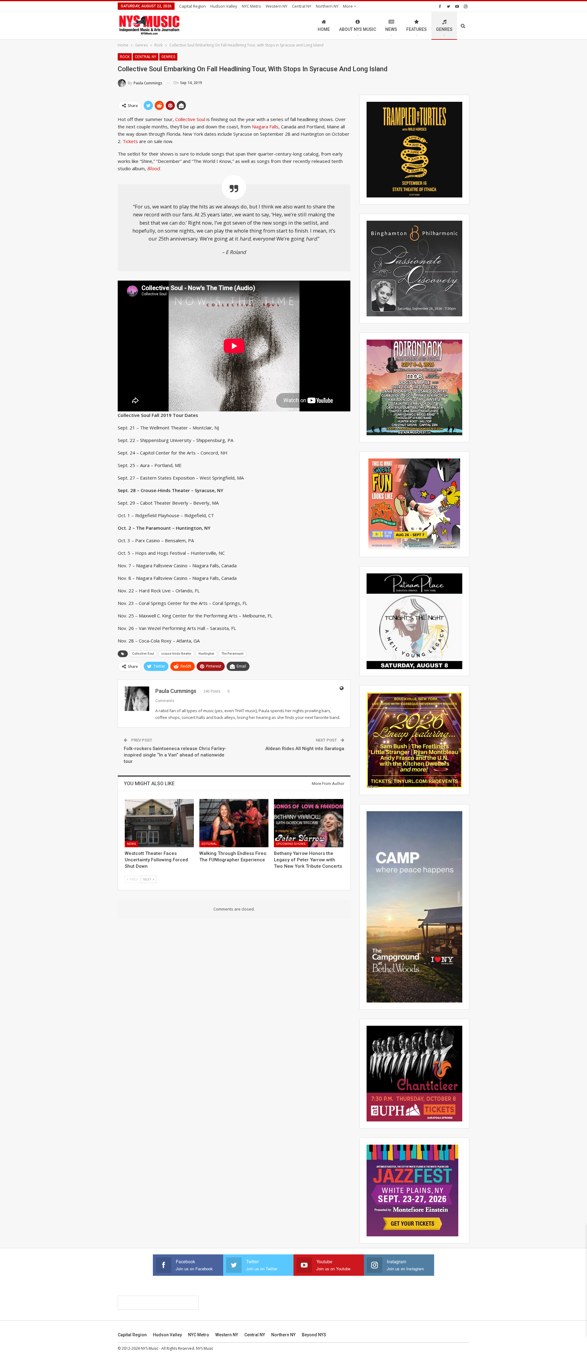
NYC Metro (251, 6)
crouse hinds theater (176, 653)
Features (416, 29)
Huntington (206, 653)
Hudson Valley (223, 6)
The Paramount (232, 653)
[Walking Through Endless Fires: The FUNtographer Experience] (233, 823)
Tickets (130, 141)
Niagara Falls (265, 126)
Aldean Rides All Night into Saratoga (304, 748)
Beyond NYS (314, 1334)
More (348, 6)
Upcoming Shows (291, 844)
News (391, 29)
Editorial (209, 844)
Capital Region (192, 6)
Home (324, 29)
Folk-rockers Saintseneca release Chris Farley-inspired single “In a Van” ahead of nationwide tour (175, 755)
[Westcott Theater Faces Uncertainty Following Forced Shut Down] (159, 823)
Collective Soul (190, 119)
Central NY (301, 6)
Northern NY (327, 6)
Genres (444, 29)
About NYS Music (357, 29)
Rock (125, 57)
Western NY (276, 6)
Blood (153, 168)
